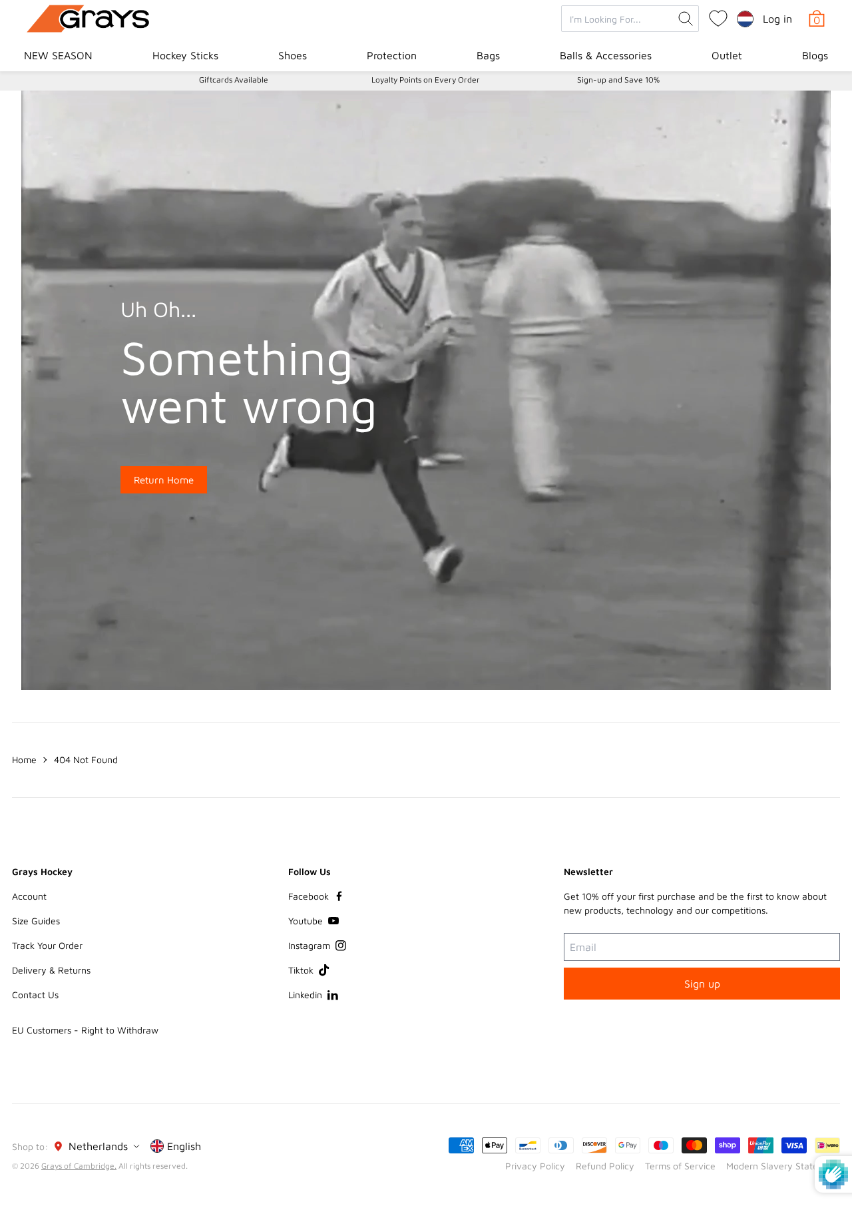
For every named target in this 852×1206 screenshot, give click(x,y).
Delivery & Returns (51, 970)
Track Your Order (47, 945)
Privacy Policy (535, 1165)
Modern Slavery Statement (783, 1165)
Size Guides (36, 920)
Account (29, 896)
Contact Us (35, 994)
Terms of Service (680, 1165)
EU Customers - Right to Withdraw (85, 1030)
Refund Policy (605, 1165)
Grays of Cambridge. (78, 1166)
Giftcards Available (233, 80)
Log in (777, 19)
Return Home (164, 479)
